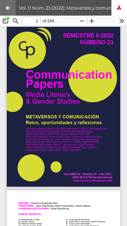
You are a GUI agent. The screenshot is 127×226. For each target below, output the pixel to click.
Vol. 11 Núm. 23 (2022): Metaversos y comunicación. (73, 8)
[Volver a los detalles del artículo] (8, 8)
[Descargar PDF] (119, 8)
